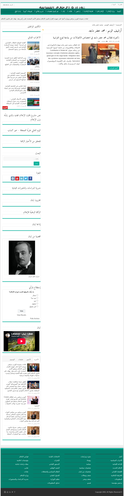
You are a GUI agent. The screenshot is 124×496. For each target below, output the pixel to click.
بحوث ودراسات (86, 457)
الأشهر (29, 359)
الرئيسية (119, 11)
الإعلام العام (100, 11)
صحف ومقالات (86, 475)
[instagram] (13, 178)
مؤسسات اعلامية (22, 460)
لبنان (63, 11)
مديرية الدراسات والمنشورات (18, 479)
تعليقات (20, 359)
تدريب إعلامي (39, 11)
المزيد (5, 108)
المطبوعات (118, 479)
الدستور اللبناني (54, 464)
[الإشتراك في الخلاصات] (43, 30)
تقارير (26, 468)
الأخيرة (36, 359)
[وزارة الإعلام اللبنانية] (62, 7)
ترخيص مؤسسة (117, 483)
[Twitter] (26, 178)
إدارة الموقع (18, 11)
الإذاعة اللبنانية (117, 464)
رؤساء (89, 460)
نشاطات (103, 41)
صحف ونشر (87, 479)
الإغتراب (57, 460)
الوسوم (12, 359)
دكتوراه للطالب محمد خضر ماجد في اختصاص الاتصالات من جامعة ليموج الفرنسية (86, 38)
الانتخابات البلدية (54, 457)
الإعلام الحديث (117, 468)
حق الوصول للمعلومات (53, 11)
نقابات (70, 11)
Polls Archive (34, 318)
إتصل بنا (120, 4)
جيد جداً (33, 298)
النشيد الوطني (55, 468)
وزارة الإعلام (111, 11)
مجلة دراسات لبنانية (21, 464)
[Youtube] (17, 178)
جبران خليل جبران (33, 276)
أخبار (120, 457)
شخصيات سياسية (85, 468)
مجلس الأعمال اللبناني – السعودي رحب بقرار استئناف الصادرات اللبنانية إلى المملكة (16, 101)
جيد (35, 301)
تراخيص (78, 11)
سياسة (88, 464)
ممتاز (34, 295)
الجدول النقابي (55, 475)
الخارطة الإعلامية (88, 11)
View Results (21, 315)
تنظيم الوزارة (55, 479)
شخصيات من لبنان (85, 472)
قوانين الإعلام (23, 457)
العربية (114, 4)
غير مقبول (32, 306)
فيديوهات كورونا (27, 11)
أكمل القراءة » (113, 68)
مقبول (34, 304)
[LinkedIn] (21, 178)
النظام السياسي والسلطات (50, 472)
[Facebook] (30, 178)
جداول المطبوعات (53, 483)
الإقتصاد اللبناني (117, 472)
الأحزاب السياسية (116, 460)
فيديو (89, 483)
